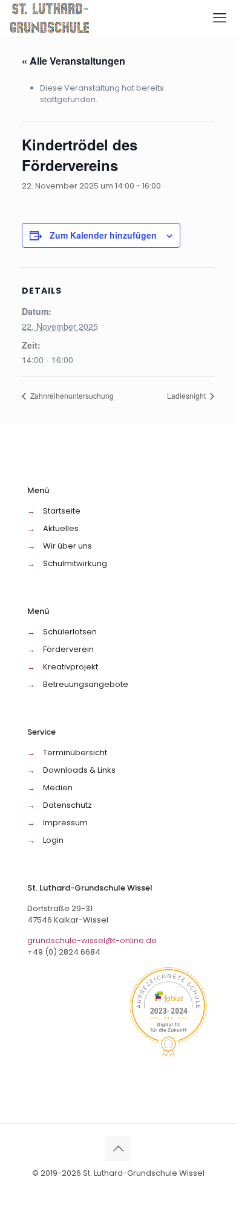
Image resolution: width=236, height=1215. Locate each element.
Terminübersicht (75, 752)
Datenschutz (67, 805)
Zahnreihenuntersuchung (71, 395)
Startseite (61, 511)
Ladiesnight (187, 395)
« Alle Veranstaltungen (73, 61)
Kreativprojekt (70, 666)
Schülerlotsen (70, 631)
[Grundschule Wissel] (50, 18)
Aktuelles (61, 528)
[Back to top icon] (118, 1148)
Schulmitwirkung (75, 563)
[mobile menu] (219, 18)
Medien (58, 787)
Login (53, 840)
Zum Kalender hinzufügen (103, 235)
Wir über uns (67, 546)
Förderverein (68, 649)
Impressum (65, 822)
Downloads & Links (79, 770)
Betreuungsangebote (85, 684)
